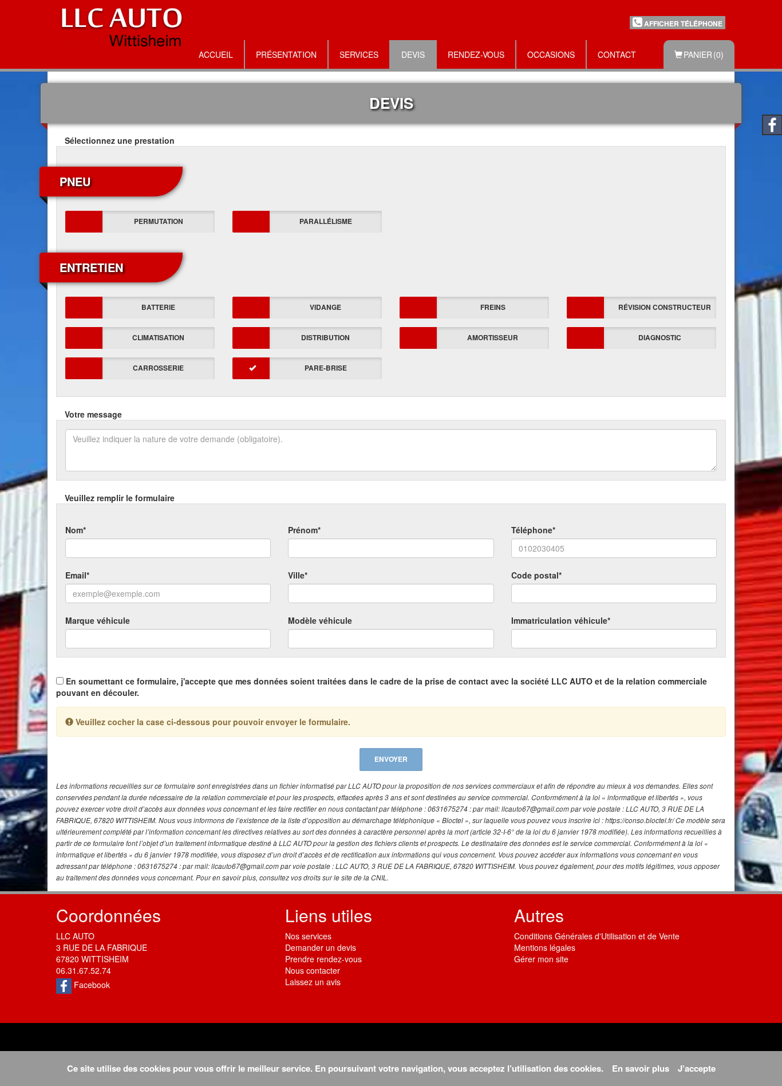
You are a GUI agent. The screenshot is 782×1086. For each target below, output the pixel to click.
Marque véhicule (97, 620)
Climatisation (158, 337)
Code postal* (536, 575)
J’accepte (697, 1068)
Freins (492, 307)
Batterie (158, 307)
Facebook (91, 984)
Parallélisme (325, 221)
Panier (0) (703, 54)
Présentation (286, 54)
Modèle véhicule (320, 620)
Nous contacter (312, 970)
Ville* (297, 575)
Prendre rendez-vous (323, 959)
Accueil (216, 54)
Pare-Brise (326, 368)
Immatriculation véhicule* (560, 620)
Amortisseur (492, 337)
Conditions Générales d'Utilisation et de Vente (597, 936)
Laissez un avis (313, 981)
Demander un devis (320, 947)
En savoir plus (640, 1068)
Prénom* (304, 530)
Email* (77, 575)
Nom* (75, 530)
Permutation (158, 221)
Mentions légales (544, 947)
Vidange (325, 307)
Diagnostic (659, 337)
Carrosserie (158, 368)
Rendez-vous (476, 54)
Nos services (308, 936)
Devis (413, 54)
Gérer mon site (541, 959)
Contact (617, 54)
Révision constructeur (664, 307)
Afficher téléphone (682, 23)
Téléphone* (533, 530)
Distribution (325, 337)
